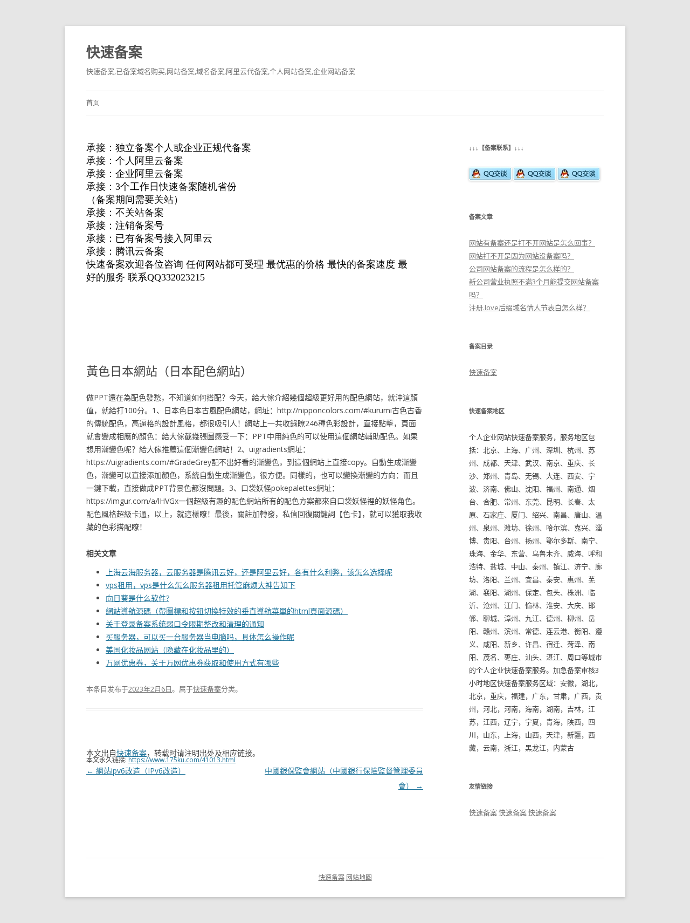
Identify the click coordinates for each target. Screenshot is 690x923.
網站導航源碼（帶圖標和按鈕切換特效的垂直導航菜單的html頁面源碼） (227, 611)
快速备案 (114, 51)
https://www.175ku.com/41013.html (182, 759)
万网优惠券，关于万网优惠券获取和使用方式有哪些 (192, 663)
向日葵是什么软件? (137, 598)
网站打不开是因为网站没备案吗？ (521, 256)
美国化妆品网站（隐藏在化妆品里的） (170, 650)
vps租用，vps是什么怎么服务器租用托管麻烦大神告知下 (200, 585)
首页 (92, 102)
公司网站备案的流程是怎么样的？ (521, 269)
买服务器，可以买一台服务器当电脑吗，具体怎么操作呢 (200, 637)
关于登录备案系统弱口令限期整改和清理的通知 (185, 624)
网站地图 (359, 877)
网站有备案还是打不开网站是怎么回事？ (532, 243)
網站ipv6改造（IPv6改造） (135, 770)
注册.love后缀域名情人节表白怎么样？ (529, 307)
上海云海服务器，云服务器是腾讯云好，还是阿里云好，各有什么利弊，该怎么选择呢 (249, 572)
